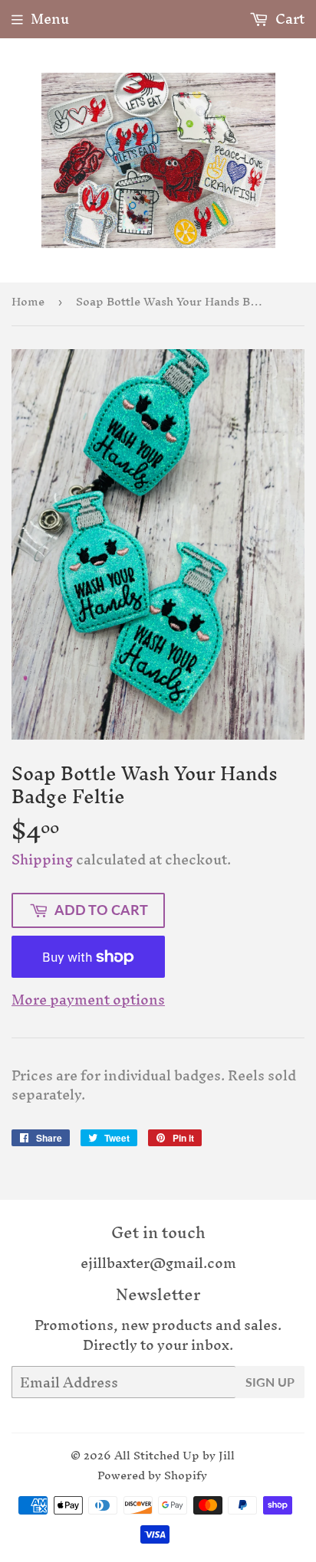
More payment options (88, 1000)
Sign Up (270, 1381)
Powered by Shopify (152, 1475)
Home (28, 301)
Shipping (42, 859)
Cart (288, 18)
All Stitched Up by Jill (174, 1455)
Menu (50, 18)
